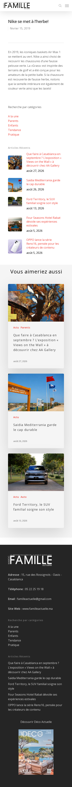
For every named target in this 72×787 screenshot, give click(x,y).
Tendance (14, 130)
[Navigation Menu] (67, 5)
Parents (13, 121)
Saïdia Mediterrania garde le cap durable (34, 678)
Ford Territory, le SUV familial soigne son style (35, 686)
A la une (13, 116)
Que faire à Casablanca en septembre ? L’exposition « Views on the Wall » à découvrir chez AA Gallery (33, 667)
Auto (24, 497)
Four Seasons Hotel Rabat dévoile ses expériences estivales (32, 697)
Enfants (13, 125)
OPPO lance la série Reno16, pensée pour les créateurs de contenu (35, 707)
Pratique (13, 134)
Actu (16, 327)
